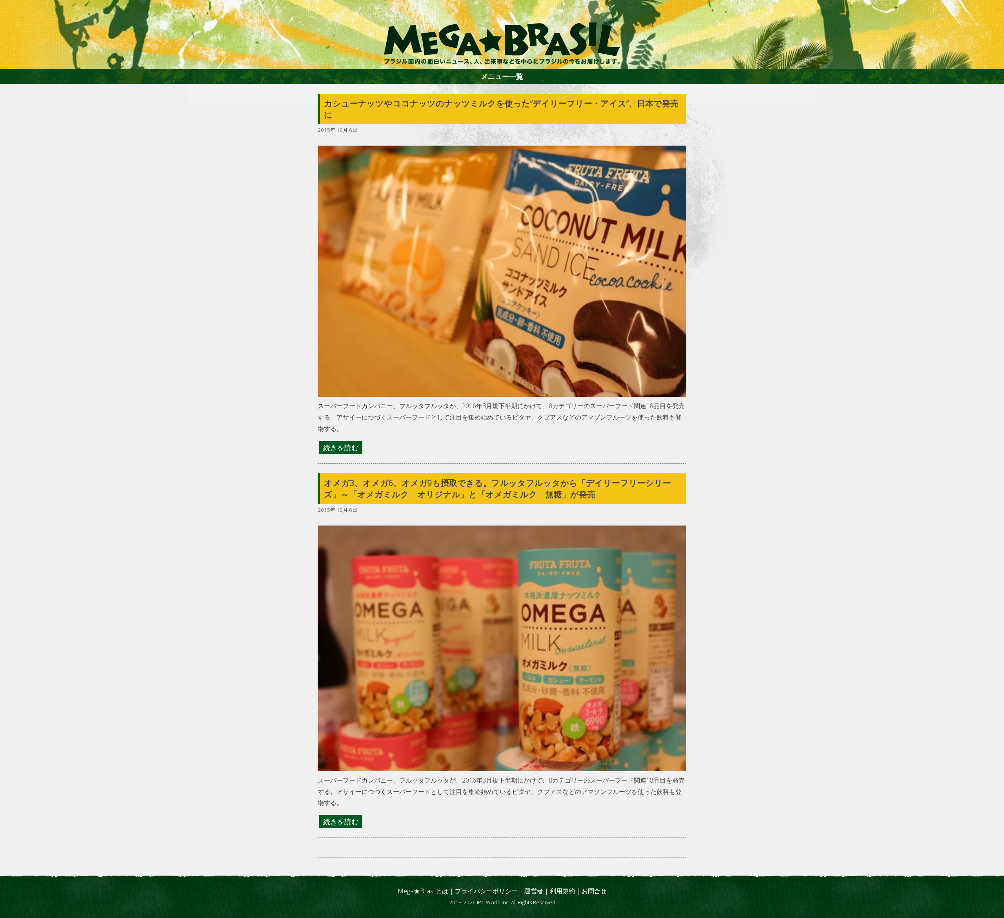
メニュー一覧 (502, 76)
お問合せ (594, 891)
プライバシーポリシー (486, 891)
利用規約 (562, 891)
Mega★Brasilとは (423, 891)
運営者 (533, 891)
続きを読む (340, 447)
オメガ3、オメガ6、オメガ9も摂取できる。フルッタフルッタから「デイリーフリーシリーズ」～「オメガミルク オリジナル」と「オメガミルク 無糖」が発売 (497, 488)
